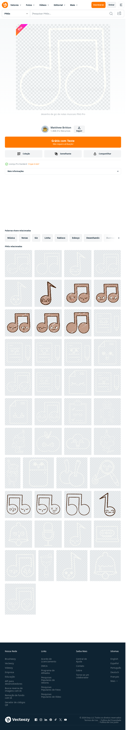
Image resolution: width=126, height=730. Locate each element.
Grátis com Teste (63, 142)
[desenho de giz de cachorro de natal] (107, 441)
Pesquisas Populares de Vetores (47, 680)
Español (112, 663)
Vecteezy (9, 663)
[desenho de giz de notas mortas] (48, 352)
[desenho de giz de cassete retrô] (107, 534)
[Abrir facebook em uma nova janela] (36, 719)
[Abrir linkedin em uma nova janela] (46, 719)
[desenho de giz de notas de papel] (48, 382)
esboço (76, 237)
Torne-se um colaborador (81, 676)
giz (36, 237)
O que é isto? (33, 164)
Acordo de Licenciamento (48, 660)
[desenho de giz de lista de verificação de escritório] (77, 411)
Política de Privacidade (108, 720)
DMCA (44, 665)
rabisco (61, 237)
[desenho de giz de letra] (18, 352)
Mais (72, 5)
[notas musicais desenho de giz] (107, 263)
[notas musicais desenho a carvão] (18, 504)
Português (113, 667)
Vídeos (42, 5)
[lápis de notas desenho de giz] (107, 322)
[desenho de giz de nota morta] (20, 599)
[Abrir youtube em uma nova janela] (65, 719)
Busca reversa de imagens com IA (14, 689)
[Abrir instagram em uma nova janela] (41, 719)
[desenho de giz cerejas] (71, 472)
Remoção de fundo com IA (14, 696)
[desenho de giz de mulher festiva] (12, 472)
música (11, 237)
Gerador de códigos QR (15, 703)
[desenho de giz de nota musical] (77, 263)
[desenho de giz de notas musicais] (18, 263)
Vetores (14, 5)
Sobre (78, 670)
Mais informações (16, 171)
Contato (79, 665)
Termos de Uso (89, 720)
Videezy (9, 667)
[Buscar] (111, 13)
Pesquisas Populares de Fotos (50, 688)
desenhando (93, 237)
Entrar (111, 5)
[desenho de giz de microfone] (48, 534)
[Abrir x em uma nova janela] (60, 719)
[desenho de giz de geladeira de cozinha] (38, 472)
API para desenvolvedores (13, 682)
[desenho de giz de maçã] (48, 441)
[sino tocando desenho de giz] (18, 534)
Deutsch (112, 672)
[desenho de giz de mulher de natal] (18, 441)
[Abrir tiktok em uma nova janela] (55, 719)
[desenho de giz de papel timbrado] (107, 352)
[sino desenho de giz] (46, 565)
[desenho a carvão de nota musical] (107, 504)
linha (47, 237)
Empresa (9, 672)
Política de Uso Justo (106, 722)
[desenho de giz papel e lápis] (77, 352)
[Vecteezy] (5, 5)
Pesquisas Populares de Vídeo (47, 697)
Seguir (79, 131)
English (112, 658)
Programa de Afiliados (47, 671)
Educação (10, 676)
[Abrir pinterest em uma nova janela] (50, 719)
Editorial (58, 5)
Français (112, 676)
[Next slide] (114, 238)
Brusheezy (10, 658)
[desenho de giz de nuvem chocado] (77, 441)
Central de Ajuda (80, 660)
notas (25, 237)
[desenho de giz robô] (107, 411)
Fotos (29, 5)
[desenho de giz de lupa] (105, 472)
